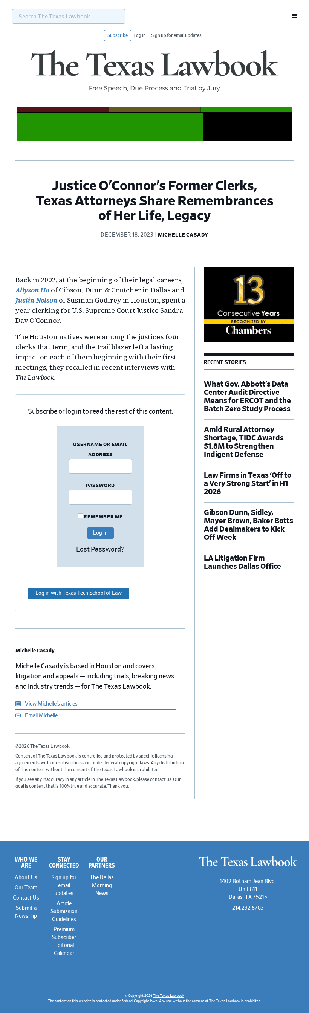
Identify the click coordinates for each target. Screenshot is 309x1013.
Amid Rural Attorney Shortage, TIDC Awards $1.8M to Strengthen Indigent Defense (244, 442)
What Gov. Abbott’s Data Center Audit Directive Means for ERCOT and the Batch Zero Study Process (247, 396)
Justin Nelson (36, 300)
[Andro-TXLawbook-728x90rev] (154, 139)
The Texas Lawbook (154, 71)
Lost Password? (100, 549)
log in (73, 411)
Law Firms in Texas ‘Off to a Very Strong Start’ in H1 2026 (247, 484)
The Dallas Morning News (102, 885)
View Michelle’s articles (51, 704)
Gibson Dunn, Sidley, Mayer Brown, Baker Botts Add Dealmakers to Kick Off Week (248, 525)
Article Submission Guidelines (64, 911)
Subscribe (117, 35)
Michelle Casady (35, 651)
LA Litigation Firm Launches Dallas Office (242, 562)
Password (100, 485)
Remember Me (103, 517)
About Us (26, 877)
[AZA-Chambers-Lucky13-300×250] (249, 341)
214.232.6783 (248, 908)
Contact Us (26, 898)
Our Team (26, 888)
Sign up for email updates (176, 35)
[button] (292, 16)
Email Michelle (41, 715)
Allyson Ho (32, 290)
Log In (139, 35)
